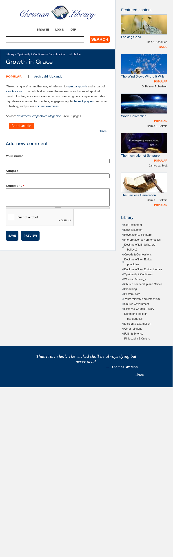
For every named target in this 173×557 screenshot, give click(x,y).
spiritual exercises (47, 106)
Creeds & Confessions (138, 254)
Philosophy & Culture (137, 338)
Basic (163, 46)
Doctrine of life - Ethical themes (143, 269)
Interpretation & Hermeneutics (142, 239)
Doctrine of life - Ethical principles (138, 262)
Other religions (133, 328)
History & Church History (139, 308)
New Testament (133, 229)
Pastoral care (132, 294)
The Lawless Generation (138, 195)
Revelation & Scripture (138, 234)
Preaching (130, 289)
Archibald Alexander (49, 76)
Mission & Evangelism (137, 323)
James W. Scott (158, 165)
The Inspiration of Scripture (140, 155)
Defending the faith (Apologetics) (135, 316)
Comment (15, 185)
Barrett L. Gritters (157, 125)
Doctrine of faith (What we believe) (139, 247)
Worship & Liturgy (135, 279)
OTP (73, 29)
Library (10, 54)
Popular (14, 76)
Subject (12, 171)
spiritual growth (77, 86)
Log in (59, 29)
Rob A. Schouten (157, 41)
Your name (14, 156)
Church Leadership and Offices (143, 284)
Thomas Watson (124, 367)
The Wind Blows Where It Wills (142, 76)
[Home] (57, 12)
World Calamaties (133, 116)
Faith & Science (133, 333)
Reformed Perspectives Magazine (39, 116)
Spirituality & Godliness (31, 54)
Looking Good (131, 37)
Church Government (136, 303)
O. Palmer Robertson (154, 86)
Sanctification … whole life (65, 54)
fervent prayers (84, 101)
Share (102, 131)
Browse (43, 29)
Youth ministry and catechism (142, 298)
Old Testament (133, 224)
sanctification (14, 91)
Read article (21, 126)
